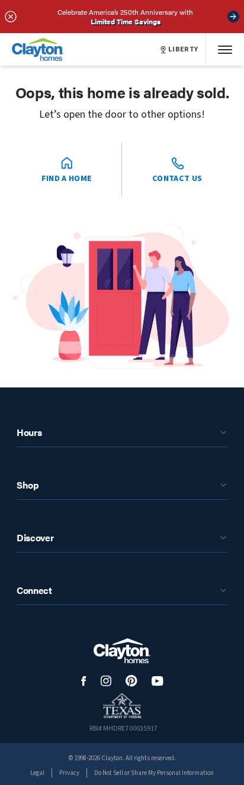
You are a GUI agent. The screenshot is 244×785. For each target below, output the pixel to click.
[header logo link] (37, 49)
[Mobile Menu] (225, 49)
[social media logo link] (83, 681)
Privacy (69, 772)
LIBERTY (183, 49)
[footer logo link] (122, 651)
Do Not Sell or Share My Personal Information (154, 772)
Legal (37, 772)
